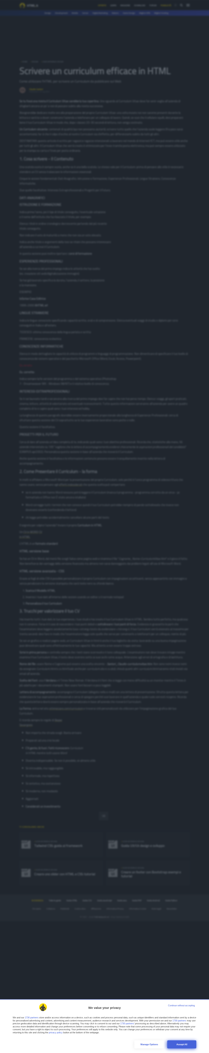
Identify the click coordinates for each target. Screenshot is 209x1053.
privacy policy (56, 1032)
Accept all (181, 1044)
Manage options (149, 1044)
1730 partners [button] (32, 1017)
